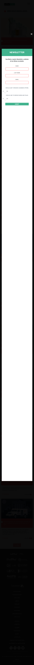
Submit (17, 104)
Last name (17, 72)
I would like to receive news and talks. (17, 95)
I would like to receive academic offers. (17, 88)
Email (17, 79)
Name (17, 66)
